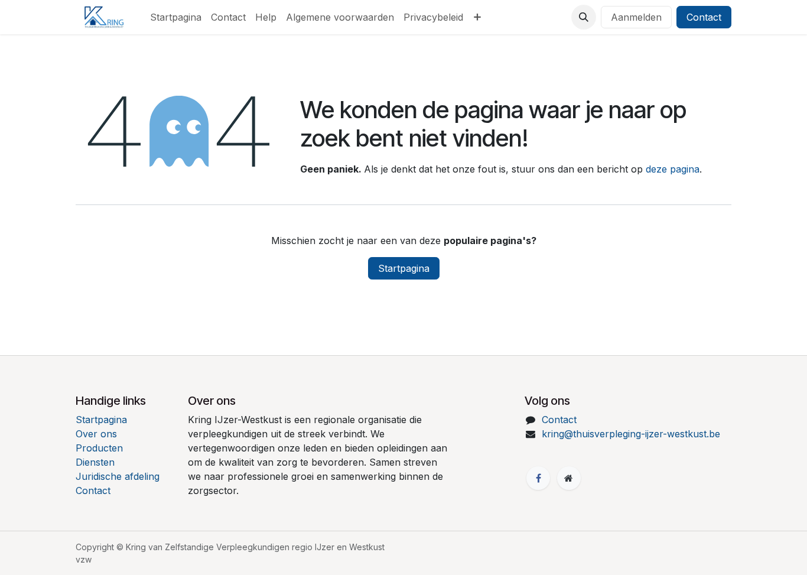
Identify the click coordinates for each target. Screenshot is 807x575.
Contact (703, 17)
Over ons (96, 434)
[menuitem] (175, 17)
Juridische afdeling (118, 476)
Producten (99, 448)
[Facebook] (538, 478)
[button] (583, 17)
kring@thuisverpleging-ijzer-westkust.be (631, 434)
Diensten (95, 462)
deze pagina (672, 169)
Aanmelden (636, 17)
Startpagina (403, 268)
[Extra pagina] (569, 478)
